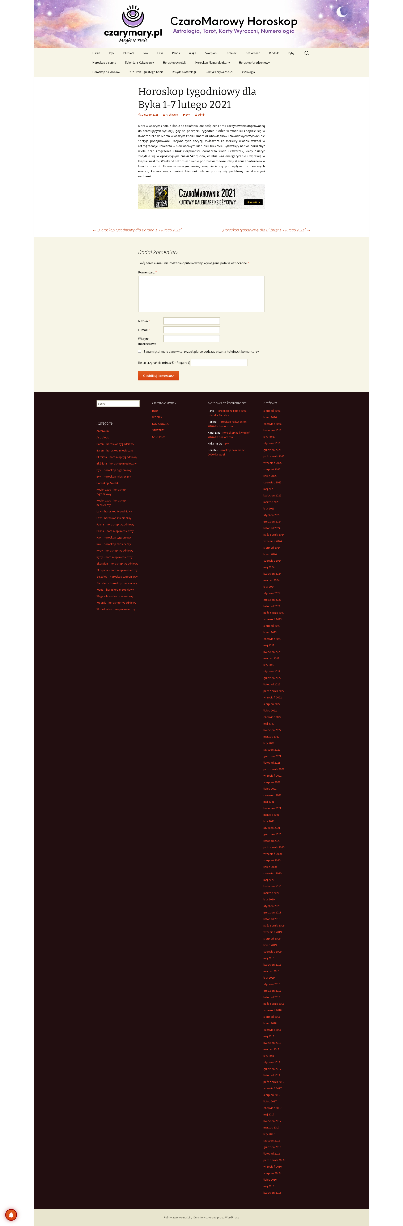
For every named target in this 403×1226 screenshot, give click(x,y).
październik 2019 (273, 925)
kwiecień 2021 (272, 808)
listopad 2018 (271, 997)
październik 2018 (273, 1004)
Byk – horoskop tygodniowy (114, 470)
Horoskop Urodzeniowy (254, 63)
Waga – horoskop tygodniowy (115, 589)
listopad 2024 (271, 528)
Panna (176, 53)
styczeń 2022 (271, 749)
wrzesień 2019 (272, 932)
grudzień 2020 (272, 834)
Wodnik (274, 53)
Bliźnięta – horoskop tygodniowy (117, 457)
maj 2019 (268, 958)
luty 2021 (269, 821)
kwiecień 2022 (272, 730)
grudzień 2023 (272, 600)
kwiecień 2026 (272, 430)
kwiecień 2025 (272, 495)
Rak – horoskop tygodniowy (114, 537)
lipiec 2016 (270, 1179)
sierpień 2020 (271, 860)
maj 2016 (268, 1186)
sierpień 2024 (271, 547)
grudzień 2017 (272, 1069)
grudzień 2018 (272, 990)
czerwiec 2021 (272, 795)
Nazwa (144, 321)
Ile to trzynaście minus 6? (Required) (164, 362)
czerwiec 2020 (272, 873)
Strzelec (231, 53)
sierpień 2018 (271, 1017)
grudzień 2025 (272, 450)
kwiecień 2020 (272, 886)
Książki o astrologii (184, 72)
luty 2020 (269, 899)
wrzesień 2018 (272, 1010)
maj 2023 (268, 645)
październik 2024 (273, 534)
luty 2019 (269, 977)
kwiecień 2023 (272, 652)
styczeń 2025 (271, 515)
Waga (192, 53)
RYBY (155, 411)
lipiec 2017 (270, 1101)
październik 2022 (273, 691)
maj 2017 (268, 1114)
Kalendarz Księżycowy (139, 63)
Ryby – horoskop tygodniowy (115, 550)
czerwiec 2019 (272, 951)
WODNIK (157, 417)
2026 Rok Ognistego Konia (146, 72)
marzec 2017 (271, 1127)
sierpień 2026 (271, 411)
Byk (111, 53)
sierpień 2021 (271, 782)
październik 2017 (273, 1082)
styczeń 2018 (271, 1062)
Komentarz (147, 272)
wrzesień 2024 (272, 541)
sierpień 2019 (271, 938)
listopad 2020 (271, 841)
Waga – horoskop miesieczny (115, 596)
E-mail (144, 330)
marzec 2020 (271, 893)
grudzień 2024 (272, 521)
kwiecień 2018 (272, 1043)
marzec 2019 (271, 971)
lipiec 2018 (270, 1023)
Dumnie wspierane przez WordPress (216, 1217)
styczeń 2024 (271, 593)
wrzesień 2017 (272, 1088)
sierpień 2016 (271, 1173)
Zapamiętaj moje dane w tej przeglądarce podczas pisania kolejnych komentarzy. (201, 351)
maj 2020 (268, 880)
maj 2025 (268, 489)
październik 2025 (273, 456)
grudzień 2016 (272, 1147)
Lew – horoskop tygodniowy (114, 511)
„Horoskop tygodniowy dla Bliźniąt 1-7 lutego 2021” (266, 229)
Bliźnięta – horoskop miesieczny (117, 463)
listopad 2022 (271, 684)
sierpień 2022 (271, 704)
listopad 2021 (271, 762)
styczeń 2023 (271, 671)
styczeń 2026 (271, 443)
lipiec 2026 (270, 417)
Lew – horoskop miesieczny (114, 518)
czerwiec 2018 (272, 1030)
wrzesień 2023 (272, 619)
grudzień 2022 (272, 678)
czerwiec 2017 (272, 1108)
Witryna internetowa (147, 341)
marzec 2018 (271, 1049)
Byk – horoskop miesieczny (114, 476)
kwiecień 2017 (272, 1121)
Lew (160, 53)
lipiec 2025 (270, 476)
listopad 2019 (271, 919)
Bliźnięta (128, 53)
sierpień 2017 (271, 1095)
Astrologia (248, 72)
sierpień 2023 (271, 626)
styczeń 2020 (271, 906)
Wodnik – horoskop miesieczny (116, 609)
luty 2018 (269, 1056)
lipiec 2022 (270, 710)
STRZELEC (158, 430)
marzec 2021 (271, 815)
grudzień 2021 (272, 756)
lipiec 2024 (270, 554)
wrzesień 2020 (272, 854)
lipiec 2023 (270, 632)
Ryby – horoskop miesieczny (115, 557)
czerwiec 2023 (272, 639)
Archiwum (172, 114)
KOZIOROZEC (160, 424)
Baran (96, 53)
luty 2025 (269, 508)
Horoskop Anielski (174, 63)
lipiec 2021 (270, 788)
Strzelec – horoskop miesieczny (117, 583)
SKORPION (158, 437)
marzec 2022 (271, 736)
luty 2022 (269, 743)
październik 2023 (273, 613)
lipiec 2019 (270, 945)
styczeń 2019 (271, 984)
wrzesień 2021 (272, 775)
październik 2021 (273, 769)
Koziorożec (253, 53)
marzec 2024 (271, 580)
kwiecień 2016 (272, 1192)
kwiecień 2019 (272, 964)
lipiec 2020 (270, 867)
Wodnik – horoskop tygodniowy (116, 602)
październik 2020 (273, 847)
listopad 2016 (271, 1153)
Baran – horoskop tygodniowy (115, 444)
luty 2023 (269, 665)
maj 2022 (268, 723)
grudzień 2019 (272, 912)
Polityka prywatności (219, 72)
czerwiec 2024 (272, 560)
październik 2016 (273, 1160)
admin (201, 114)
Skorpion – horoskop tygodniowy (117, 563)
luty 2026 (269, 437)
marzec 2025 (271, 502)
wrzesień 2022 (272, 697)
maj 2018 (268, 1036)
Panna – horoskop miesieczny (115, 531)
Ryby (291, 53)
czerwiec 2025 (272, 482)
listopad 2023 (271, 606)
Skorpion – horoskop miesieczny (117, 570)
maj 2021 (268, 802)
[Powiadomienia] (11, 1215)
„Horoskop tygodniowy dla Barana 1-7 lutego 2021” (137, 229)
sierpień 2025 (271, 469)
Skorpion (211, 53)
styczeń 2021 (271, 828)
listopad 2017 (271, 1075)
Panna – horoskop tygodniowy (115, 524)
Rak (145, 53)
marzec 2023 (271, 658)
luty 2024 (269, 587)
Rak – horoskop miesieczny (114, 544)
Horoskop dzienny (104, 63)
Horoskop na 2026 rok (106, 72)
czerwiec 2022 (272, 717)
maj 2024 (268, 567)
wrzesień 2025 (272, 463)
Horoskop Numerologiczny (212, 63)
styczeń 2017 (271, 1140)
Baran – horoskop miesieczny (115, 450)
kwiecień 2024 (272, 573)
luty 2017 (269, 1134)
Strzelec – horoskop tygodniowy (117, 576)
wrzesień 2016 (272, 1166)
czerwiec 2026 (272, 424)
